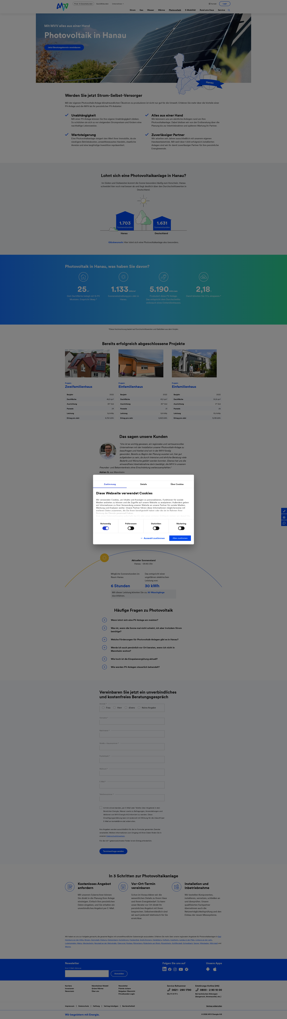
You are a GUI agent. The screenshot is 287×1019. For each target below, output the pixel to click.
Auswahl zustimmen (154, 538)
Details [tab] (143, 484)
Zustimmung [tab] (110, 484)
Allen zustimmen (180, 538)
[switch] (131, 528)
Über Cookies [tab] (177, 484)
